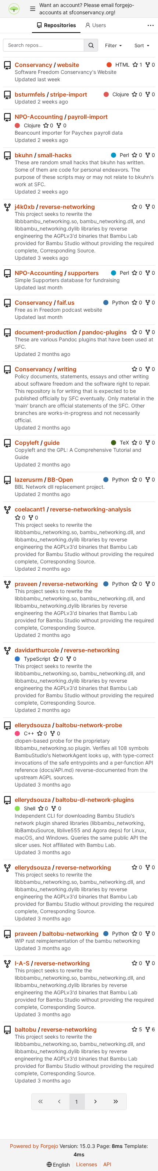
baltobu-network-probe (88, 725)
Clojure (120, 94)
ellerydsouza (33, 725)
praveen (26, 584)
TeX (124, 442)
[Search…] (91, 45)
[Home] (14, 8)
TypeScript (37, 659)
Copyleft (27, 442)
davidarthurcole (37, 650)
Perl (124, 155)
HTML (122, 64)
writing (66, 369)
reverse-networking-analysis (90, 509)
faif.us (66, 302)
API (107, 1164)
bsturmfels (30, 94)
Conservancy (33, 64)
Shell (29, 808)
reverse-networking (67, 206)
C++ (29, 733)
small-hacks (54, 155)
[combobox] (114, 45)
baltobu (25, 1029)
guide (52, 442)
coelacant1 (30, 509)
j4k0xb (25, 206)
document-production (46, 332)
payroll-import (88, 116)
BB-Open (60, 479)
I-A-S (22, 963)
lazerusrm (29, 479)
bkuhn (24, 155)
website (68, 64)
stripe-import (68, 94)
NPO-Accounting (39, 116)
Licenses (86, 1164)
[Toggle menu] (32, 8)
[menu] (58, 1164)
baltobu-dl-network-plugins (94, 799)
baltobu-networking (70, 933)
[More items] (151, 25)
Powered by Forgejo (34, 1146)
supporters (83, 273)
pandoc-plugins (104, 332)
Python (120, 302)
